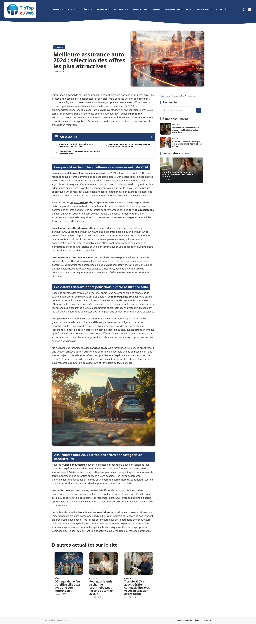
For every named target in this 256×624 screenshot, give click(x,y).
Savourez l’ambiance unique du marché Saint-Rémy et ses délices (187, 143)
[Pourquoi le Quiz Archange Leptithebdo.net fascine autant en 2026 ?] (103, 563)
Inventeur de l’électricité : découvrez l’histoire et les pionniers (185, 129)
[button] (200, 96)
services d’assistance (141, 209)
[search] (244, 9)
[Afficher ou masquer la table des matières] (115, 137)
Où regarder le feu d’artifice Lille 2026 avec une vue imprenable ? (67, 586)
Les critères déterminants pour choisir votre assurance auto (80, 153)
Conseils (176, 124)
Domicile (128, 578)
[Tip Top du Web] (20, 9)
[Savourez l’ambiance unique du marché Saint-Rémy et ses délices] (165, 142)
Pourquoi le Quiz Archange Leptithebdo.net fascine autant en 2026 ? (101, 588)
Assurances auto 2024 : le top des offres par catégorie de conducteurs (129, 145)
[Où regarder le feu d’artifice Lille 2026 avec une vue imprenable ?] (69, 563)
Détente (59, 578)
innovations (135, 113)
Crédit (59, 47)
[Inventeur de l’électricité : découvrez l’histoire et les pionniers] (165, 129)
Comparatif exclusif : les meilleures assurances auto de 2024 (76, 145)
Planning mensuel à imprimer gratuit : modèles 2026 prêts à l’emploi (177, 174)
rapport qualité (78, 202)
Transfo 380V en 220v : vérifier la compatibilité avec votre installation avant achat (137, 588)
